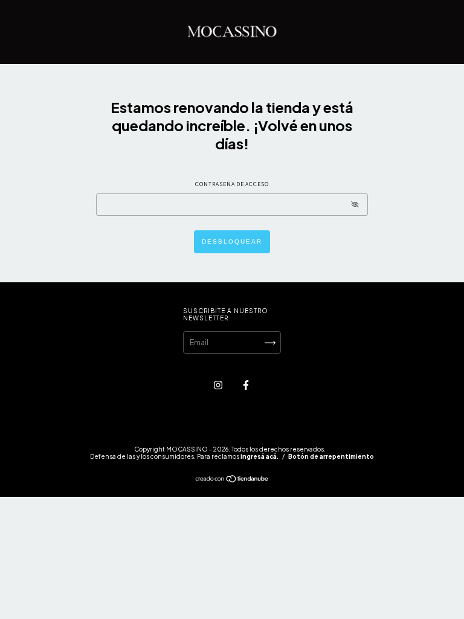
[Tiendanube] (232, 480)
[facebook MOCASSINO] (246, 384)
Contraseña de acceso (232, 184)
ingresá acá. (259, 456)
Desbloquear (232, 241)
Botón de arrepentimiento (331, 456)
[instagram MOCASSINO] (218, 384)
